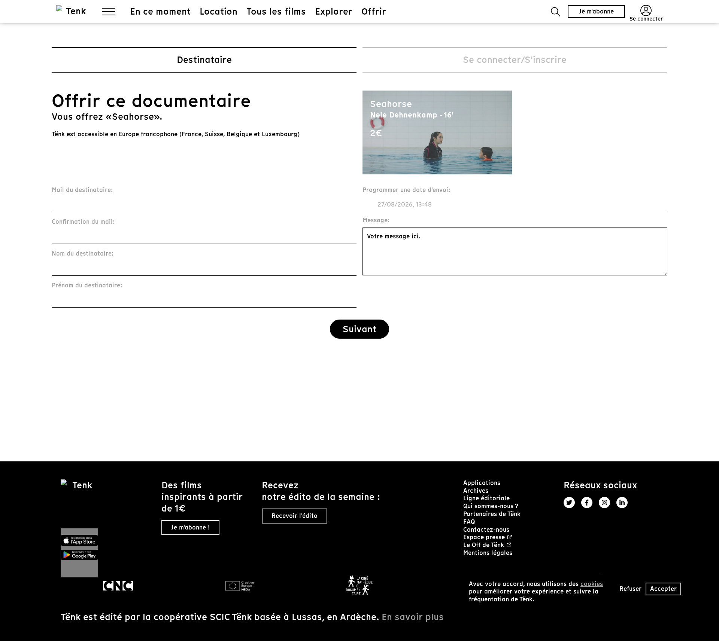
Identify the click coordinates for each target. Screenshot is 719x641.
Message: (376, 221)
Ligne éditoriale (486, 498)
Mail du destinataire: (82, 190)
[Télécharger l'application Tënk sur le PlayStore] (108, 555)
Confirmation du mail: (83, 222)
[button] (555, 11)
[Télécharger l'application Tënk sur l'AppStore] (108, 540)
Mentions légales (487, 553)
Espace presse (484, 537)
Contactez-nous (486, 529)
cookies (591, 584)
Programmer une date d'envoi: (406, 190)
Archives (475, 490)
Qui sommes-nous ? (490, 506)
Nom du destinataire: (83, 254)
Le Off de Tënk (483, 545)
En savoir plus (413, 616)
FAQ (469, 522)
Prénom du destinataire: (87, 286)
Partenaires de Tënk (492, 514)
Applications (481, 483)
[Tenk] (108, 503)
